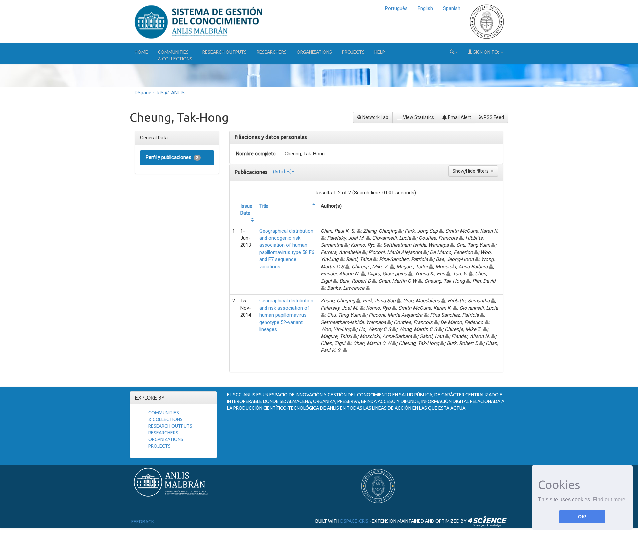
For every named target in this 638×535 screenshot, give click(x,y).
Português (396, 8)
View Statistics (418, 117)
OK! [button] (582, 516)
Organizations (314, 52)
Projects (353, 52)
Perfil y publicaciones (172, 157)
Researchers (272, 52)
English (425, 8)
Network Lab (374, 117)
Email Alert (459, 117)
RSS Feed (493, 117)
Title (263, 206)
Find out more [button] (609, 499)
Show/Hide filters (472, 171)
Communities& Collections (175, 55)
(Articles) (282, 171)
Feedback (142, 521)
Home (141, 52)
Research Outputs (224, 52)
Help (379, 52)
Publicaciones (252, 172)
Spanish (451, 8)
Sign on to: (486, 52)
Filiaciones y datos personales (271, 137)
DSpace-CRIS (354, 521)
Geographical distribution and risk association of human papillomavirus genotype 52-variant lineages (286, 315)
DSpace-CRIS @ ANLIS (160, 93)
